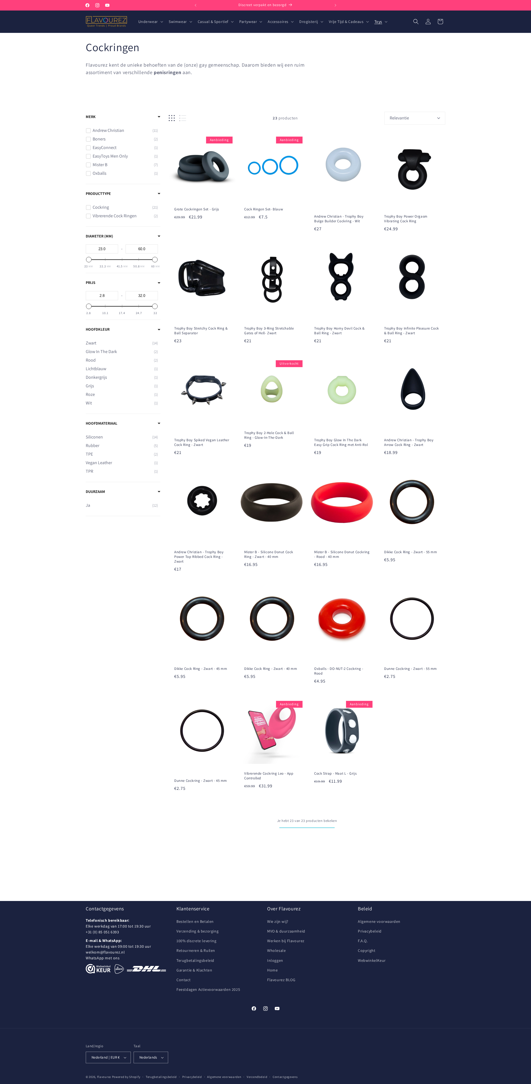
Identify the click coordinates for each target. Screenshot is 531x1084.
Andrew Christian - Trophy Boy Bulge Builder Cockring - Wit (338, 218)
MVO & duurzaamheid (286, 931)
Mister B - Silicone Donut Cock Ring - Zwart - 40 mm (268, 554)
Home (272, 970)
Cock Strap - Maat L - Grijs (335, 773)
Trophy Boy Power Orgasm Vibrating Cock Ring (406, 218)
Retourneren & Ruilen (195, 950)
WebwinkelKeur (372, 960)
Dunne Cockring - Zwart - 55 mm (410, 669)
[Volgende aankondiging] (335, 5)
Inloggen (275, 960)
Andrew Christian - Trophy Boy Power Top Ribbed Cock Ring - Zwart (198, 557)
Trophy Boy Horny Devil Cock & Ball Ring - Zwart (339, 330)
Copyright (366, 950)
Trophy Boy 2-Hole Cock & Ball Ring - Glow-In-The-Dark (269, 435)
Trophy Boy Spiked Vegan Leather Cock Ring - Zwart (201, 442)
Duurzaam (95, 491)
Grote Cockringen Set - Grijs (196, 209)
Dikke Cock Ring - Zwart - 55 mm (410, 552)
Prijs (90, 282)
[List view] (182, 118)
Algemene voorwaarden (379, 921)
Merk (91, 116)
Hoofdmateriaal (101, 423)
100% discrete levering (196, 940)
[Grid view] (172, 118)
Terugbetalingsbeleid (195, 960)
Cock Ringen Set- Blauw (263, 209)
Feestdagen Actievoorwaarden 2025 (208, 989)
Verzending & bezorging (197, 931)
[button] (150, 21)
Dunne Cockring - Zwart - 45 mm (200, 781)
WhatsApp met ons (103, 957)
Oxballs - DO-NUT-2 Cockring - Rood (338, 671)
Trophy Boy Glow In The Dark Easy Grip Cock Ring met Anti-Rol (341, 442)
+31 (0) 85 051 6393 (102, 931)
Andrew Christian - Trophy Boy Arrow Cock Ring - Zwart (408, 442)
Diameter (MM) (99, 236)
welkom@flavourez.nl (105, 952)
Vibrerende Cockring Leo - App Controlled (268, 775)
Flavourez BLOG (281, 979)
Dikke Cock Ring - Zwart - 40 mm (270, 669)
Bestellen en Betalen (195, 921)
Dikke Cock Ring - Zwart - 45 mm (200, 669)
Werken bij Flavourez (285, 940)
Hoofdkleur (98, 329)
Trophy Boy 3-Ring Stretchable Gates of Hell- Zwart (269, 330)
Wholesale (276, 950)
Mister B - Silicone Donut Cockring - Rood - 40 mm (341, 554)
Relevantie (399, 118)
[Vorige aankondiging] (195, 5)
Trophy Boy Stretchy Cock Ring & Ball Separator (201, 330)
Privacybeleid (370, 931)
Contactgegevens (285, 1077)
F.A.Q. (363, 940)
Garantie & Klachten (194, 970)
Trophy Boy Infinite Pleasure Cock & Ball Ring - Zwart (411, 330)
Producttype (98, 193)
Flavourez (104, 1077)
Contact (183, 979)
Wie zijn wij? (277, 921)
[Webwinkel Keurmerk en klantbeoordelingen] (98, 969)
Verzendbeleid (257, 1077)
